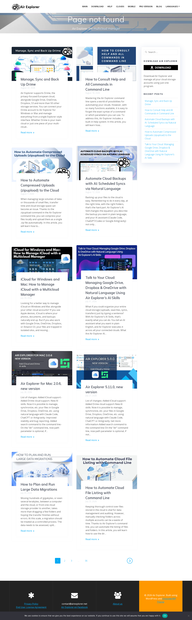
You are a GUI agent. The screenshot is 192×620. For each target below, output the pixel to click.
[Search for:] (161, 52)
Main (85, 6)
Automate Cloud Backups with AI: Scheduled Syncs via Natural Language (105, 183)
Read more (26, 132)
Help (109, 6)
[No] (188, 615)
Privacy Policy (31, 603)
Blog (159, 6)
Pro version (146, 6)
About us (117, 603)
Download (97, 6)
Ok (165, 616)
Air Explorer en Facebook (74, 607)
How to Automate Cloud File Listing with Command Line (104, 493)
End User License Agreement (31, 607)
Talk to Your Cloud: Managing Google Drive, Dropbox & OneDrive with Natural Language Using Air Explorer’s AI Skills (105, 287)
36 (87, 560)
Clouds (120, 6)
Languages (172, 6)
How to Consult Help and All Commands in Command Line (105, 84)
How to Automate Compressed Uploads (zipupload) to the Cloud (40, 185)
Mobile (131, 6)
